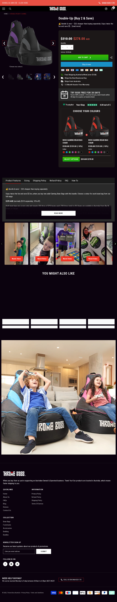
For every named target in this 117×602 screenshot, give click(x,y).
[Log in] (106, 8)
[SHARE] (110, 57)
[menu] (3, 8)
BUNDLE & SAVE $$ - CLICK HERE (15, 3)
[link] (15, 321)
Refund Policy (56, 180)
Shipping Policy (39, 180)
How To (75, 180)
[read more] (76, 26)
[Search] (10, 8)
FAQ (66, 180)
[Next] (53, 43)
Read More (58, 213)
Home (6, 14)
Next (115, 398)
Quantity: (63, 43)
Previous (2, 398)
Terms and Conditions (37, 593)
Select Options (71, 159)
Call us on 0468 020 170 (72, 580)
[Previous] (4, 43)
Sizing (26, 180)
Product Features (13, 180)
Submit (44, 551)
